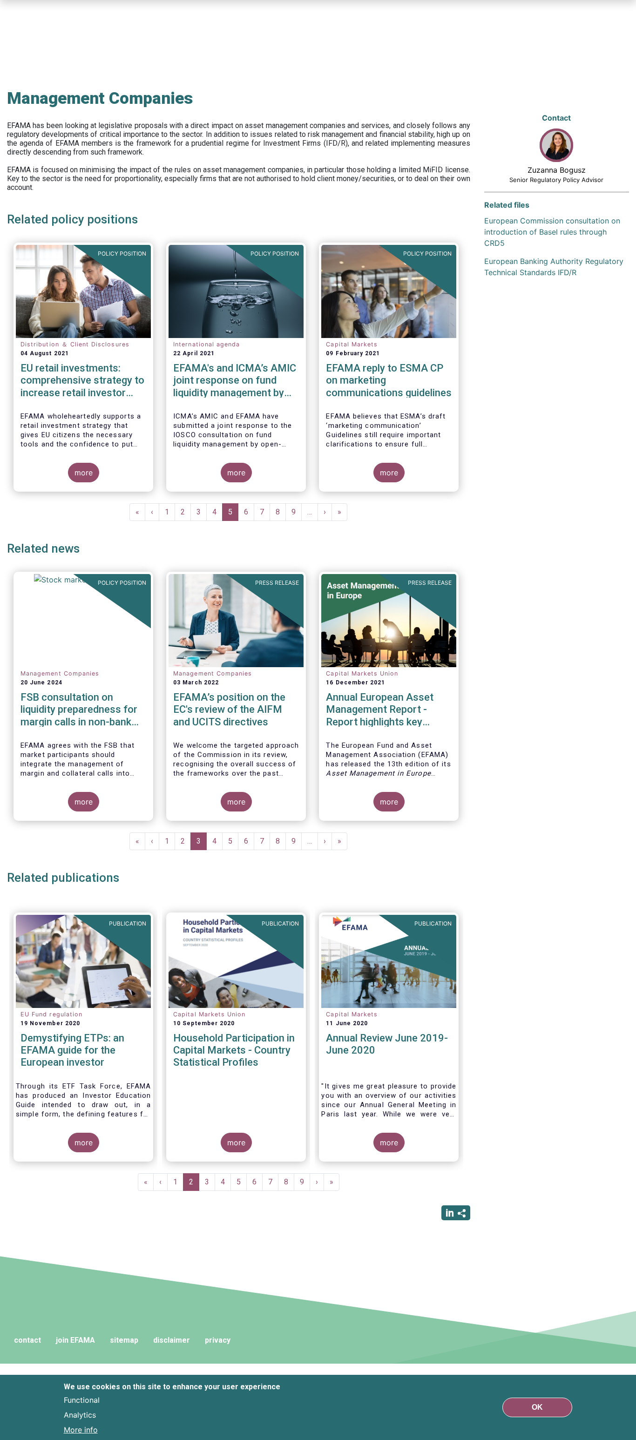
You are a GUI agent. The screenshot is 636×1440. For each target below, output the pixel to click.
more (83, 472)
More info (81, 1429)
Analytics (80, 1415)
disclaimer (171, 1340)
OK (537, 1407)
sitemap (124, 1340)
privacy (217, 1340)
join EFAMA (75, 1340)
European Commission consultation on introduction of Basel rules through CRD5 (552, 232)
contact (27, 1340)
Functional (82, 1400)
